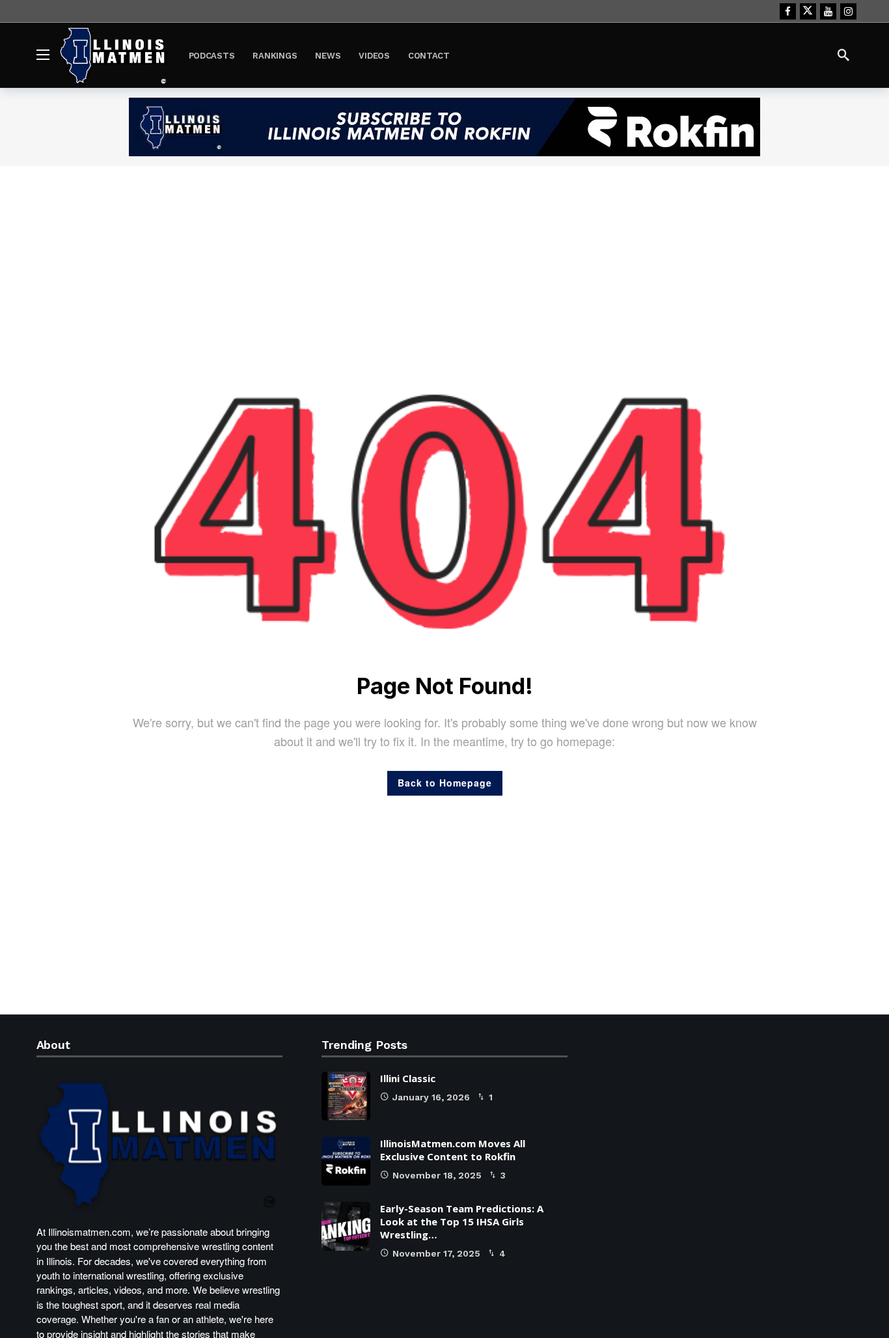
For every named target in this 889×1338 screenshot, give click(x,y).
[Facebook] (788, 11)
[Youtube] (828, 11)
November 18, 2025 (437, 1175)
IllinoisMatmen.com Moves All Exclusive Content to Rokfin (452, 1150)
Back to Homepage (445, 782)
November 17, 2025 (436, 1253)
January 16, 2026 (431, 1097)
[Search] (843, 54)
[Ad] (444, 127)
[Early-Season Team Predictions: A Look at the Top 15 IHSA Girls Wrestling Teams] (345, 1226)
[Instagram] (848, 11)
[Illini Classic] (345, 1096)
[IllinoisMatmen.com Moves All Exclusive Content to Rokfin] (345, 1161)
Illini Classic (407, 1078)
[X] (808, 11)
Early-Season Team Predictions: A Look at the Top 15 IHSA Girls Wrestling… (461, 1221)
